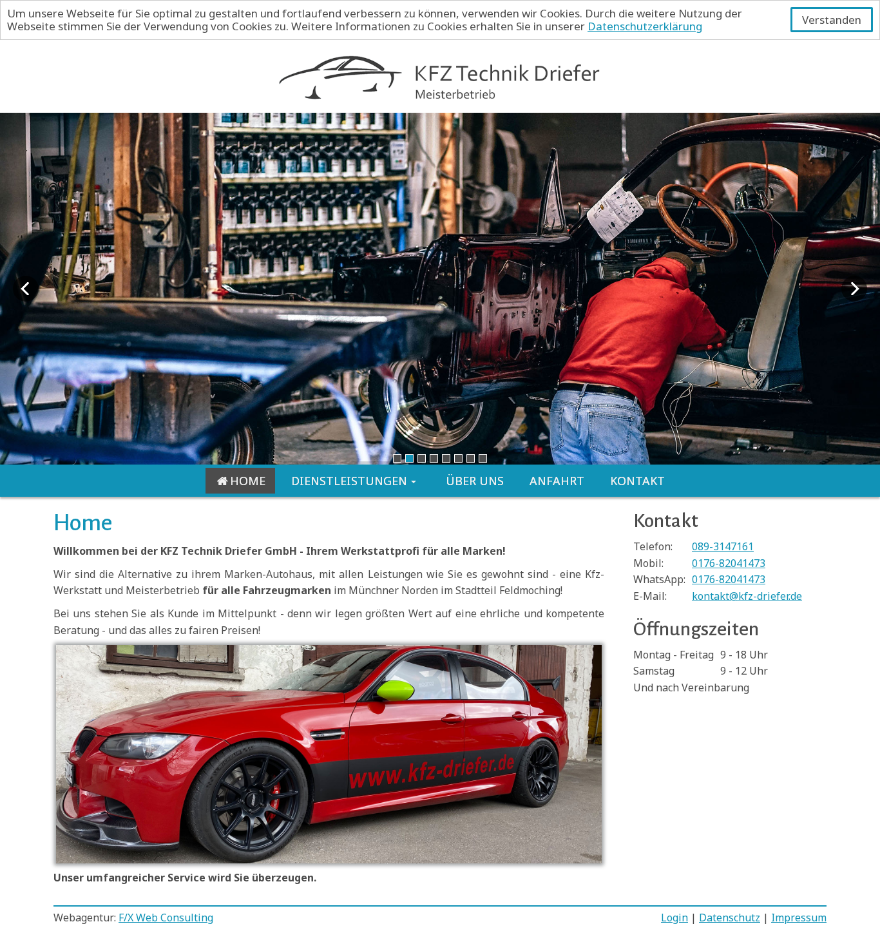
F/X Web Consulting (166, 917)
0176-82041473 (728, 563)
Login (674, 917)
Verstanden (831, 19)
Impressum (799, 917)
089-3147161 (723, 546)
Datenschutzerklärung (645, 26)
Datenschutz (729, 917)
